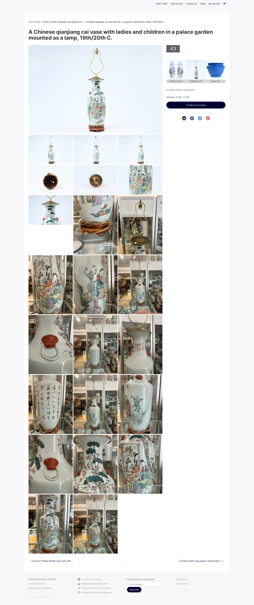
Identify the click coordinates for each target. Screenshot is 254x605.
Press (203, 3)
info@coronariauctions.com (94, 583)
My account (214, 3)
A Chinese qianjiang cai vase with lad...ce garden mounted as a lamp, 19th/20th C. (124, 22)
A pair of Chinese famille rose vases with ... (52, 561)
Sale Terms (181, 579)
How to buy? (177, 3)
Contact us (191, 3)
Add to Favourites (197, 105)
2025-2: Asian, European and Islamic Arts (63, 22)
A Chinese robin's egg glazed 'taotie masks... (200, 561)
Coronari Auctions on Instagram (96, 592)
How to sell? (161, 3)
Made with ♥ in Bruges (40, 597)
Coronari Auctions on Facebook (96, 588)
